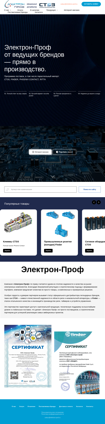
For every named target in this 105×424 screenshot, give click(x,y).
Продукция (51, 10)
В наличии (34, 10)
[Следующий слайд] (99, 316)
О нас (7, 10)
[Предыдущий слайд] (94, 316)
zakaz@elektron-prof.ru (68, 4)
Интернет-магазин (71, 10)
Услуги (20, 10)
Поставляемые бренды (18, 12)
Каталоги (39, 12)
